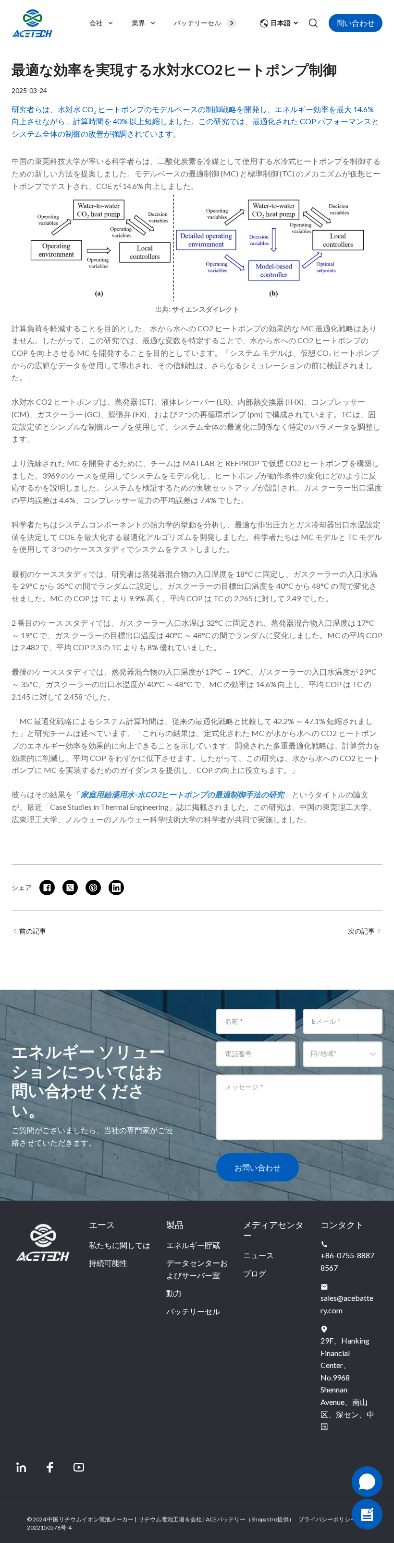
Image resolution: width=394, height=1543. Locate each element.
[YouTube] (78, 1467)
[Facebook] (50, 1467)
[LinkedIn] (21, 1467)
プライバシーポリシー (327, 1519)
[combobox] (312, 1058)
